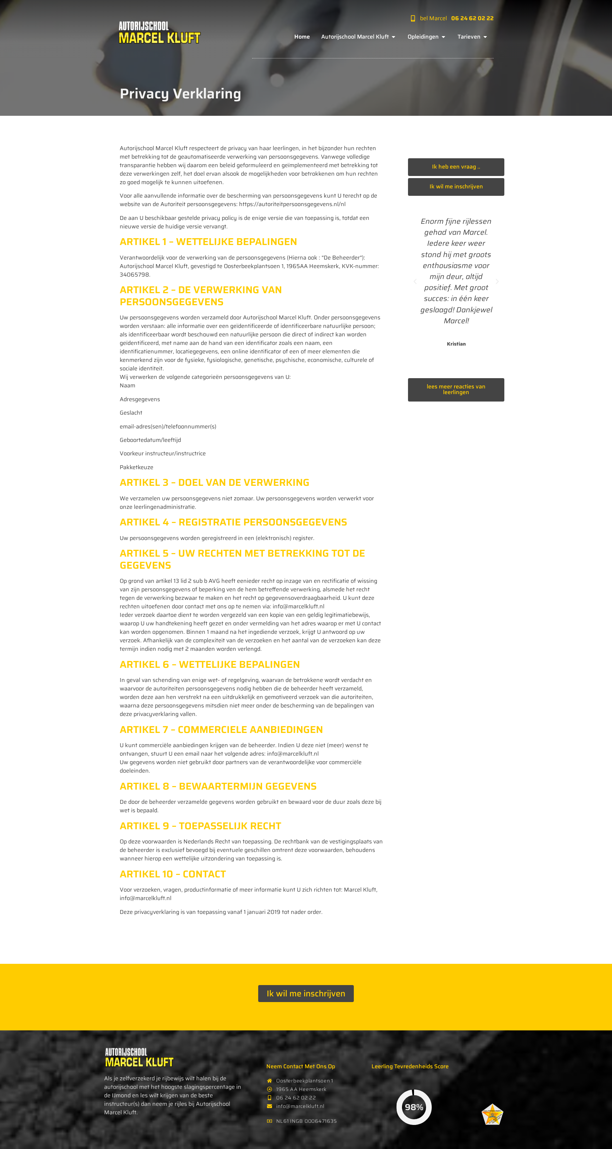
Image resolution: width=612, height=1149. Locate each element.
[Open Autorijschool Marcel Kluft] (393, 37)
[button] (415, 281)
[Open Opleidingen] (443, 37)
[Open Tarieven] (485, 37)
